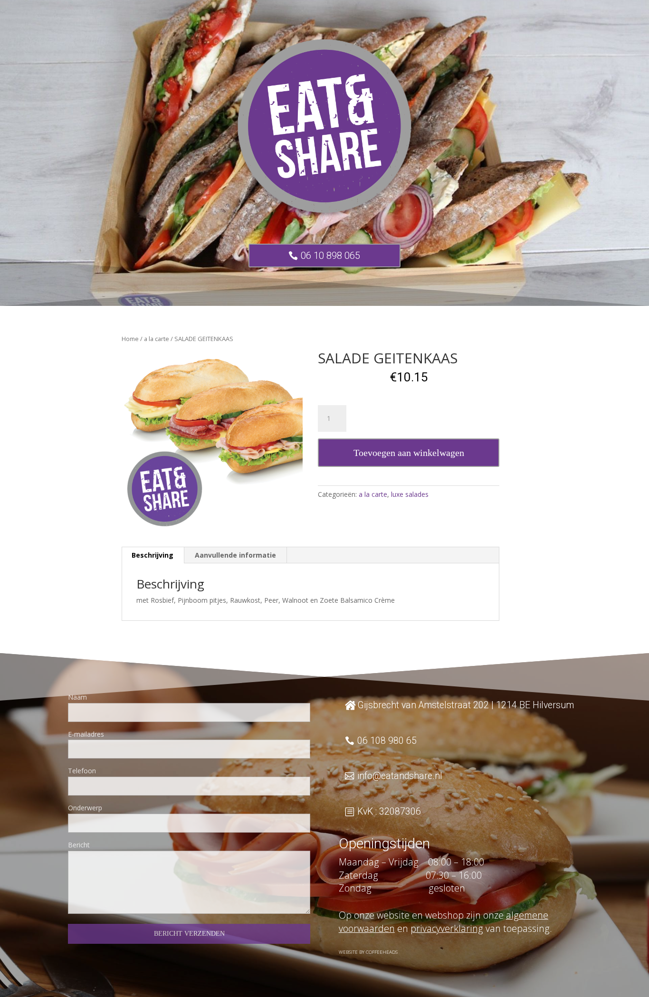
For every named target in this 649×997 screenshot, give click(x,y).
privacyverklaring (446, 928)
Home (130, 338)
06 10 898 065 (330, 255)
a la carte (156, 338)
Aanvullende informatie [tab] (235, 555)
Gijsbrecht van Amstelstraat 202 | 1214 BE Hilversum (465, 705)
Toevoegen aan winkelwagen (408, 452)
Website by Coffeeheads (368, 952)
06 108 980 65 (387, 740)
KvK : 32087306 (389, 811)
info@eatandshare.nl (399, 775)
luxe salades (410, 494)
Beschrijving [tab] (152, 555)
